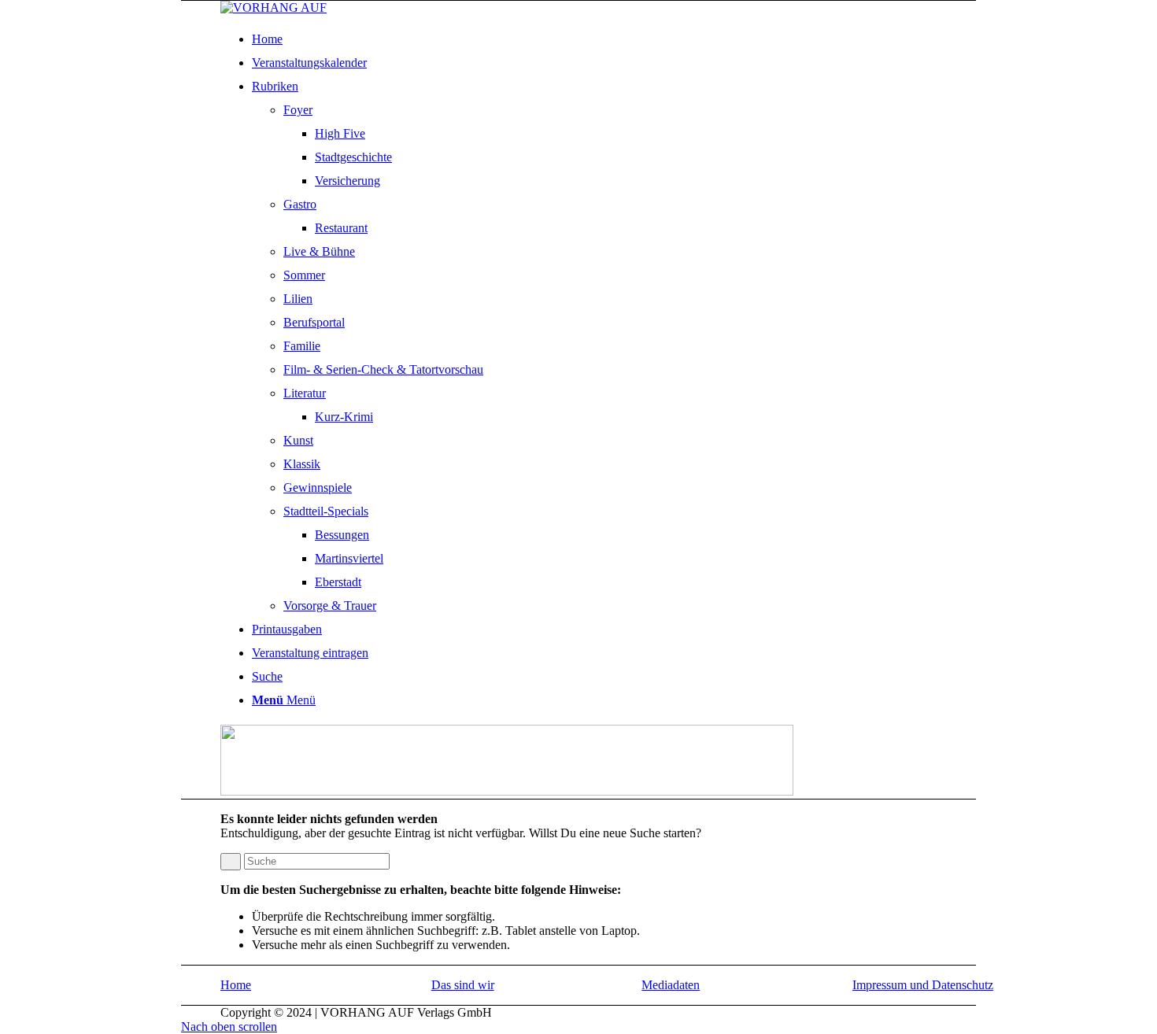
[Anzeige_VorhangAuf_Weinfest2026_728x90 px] (506, 791)
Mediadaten (670, 985)
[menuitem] (628, 39)
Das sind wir (462, 985)
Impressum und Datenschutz (922, 985)
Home (235, 985)
